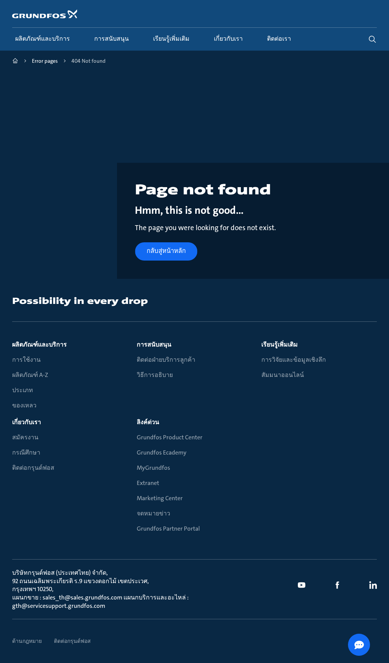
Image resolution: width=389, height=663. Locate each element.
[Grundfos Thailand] (15, 62)
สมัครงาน (25, 437)
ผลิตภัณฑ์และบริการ (39, 344)
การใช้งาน (26, 360)
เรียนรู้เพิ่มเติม (279, 344)
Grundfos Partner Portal (168, 529)
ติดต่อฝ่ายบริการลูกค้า (166, 360)
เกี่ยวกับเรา (26, 422)
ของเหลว (24, 405)
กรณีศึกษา (26, 452)
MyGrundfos (153, 468)
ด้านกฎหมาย (27, 641)
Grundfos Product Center (169, 437)
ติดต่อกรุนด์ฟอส (33, 468)
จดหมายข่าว (153, 513)
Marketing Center (160, 498)
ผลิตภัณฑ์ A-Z (30, 375)
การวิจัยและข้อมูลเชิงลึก (293, 360)
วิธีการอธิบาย (155, 375)
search (372, 39)
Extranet (148, 483)
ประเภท (22, 390)
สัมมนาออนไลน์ (282, 375)
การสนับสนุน (154, 344)
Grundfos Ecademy (162, 452)
